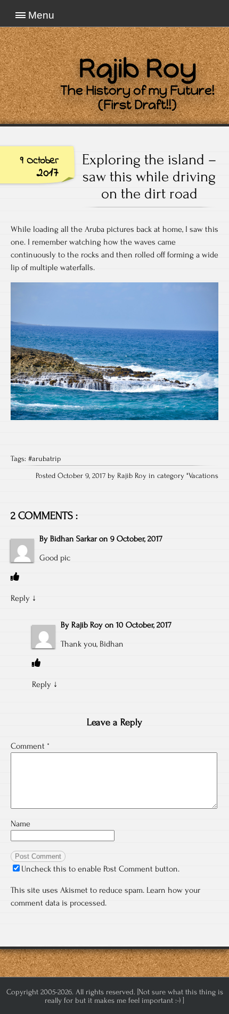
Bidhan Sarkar (73, 538)
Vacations (203, 476)
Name (20, 823)
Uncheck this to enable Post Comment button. (100, 869)
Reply (20, 598)
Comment (30, 746)
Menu (41, 15)
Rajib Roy (87, 625)
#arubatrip (44, 459)
